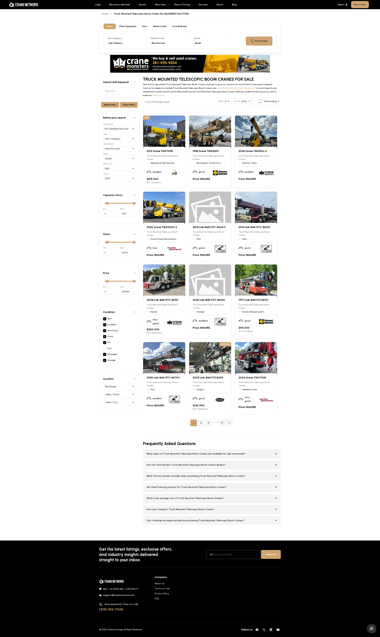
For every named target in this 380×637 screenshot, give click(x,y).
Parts (144, 26)
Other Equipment (127, 26)
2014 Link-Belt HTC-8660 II (209, 227)
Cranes (109, 26)
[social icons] (257, 630)
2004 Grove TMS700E (252, 377)
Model (197, 38)
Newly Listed (159, 26)
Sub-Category (115, 38)
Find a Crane (261, 41)
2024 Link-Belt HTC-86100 (209, 300)
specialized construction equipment (236, 88)
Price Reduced (179, 26)
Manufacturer (158, 38)
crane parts (158, 95)
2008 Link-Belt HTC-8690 (162, 300)
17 (222, 423)
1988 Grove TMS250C (206, 151)
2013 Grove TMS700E (160, 151)
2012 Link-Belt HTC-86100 (254, 227)
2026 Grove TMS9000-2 (162, 227)
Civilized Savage (115, 629)
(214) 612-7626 (111, 609)
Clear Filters (129, 104)
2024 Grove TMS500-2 (253, 151)
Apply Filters (110, 104)
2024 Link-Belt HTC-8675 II (163, 377)
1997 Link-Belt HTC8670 (253, 300)
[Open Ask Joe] (371, 628)
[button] (229, 423)
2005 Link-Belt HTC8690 (208, 377)
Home (105, 13)
